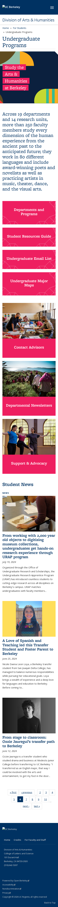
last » (38, 806)
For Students (19, 28)
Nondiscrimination (11, 888)
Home (5, 28)
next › (27, 806)
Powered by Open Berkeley (15, 880)
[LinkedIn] (5, 834)
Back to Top (50, 902)
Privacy (6, 892)
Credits (17, 839)
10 (46, 800)
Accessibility (8, 884)
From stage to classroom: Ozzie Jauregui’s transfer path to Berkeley (28, 741)
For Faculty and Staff (35, 839)
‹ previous (27, 792)
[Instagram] (11, 834)
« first (14, 792)
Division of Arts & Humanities (28, 20)
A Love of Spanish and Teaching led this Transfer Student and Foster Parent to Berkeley (27, 647)
